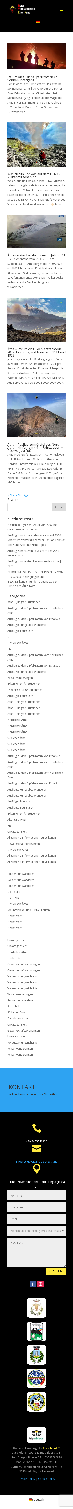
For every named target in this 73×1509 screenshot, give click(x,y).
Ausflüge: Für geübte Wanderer (26, 625)
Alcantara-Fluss (17, 819)
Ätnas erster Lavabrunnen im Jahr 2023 (36, 255)
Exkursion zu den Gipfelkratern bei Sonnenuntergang (32, 78)
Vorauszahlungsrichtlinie (22, 976)
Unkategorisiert (17, 831)
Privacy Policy (27, 1479)
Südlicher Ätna (16, 738)
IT (8, 868)
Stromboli (13, 1006)
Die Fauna (13, 892)
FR (9, 825)
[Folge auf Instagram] (40, 1284)
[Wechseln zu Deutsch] (38, 21)
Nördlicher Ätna (17, 720)
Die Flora (13, 898)
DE (9, 637)
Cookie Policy (46, 1479)
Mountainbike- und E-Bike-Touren (28, 910)
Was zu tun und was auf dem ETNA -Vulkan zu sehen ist (33, 175)
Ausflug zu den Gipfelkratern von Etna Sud (33, 619)
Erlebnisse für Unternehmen (24, 689)
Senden (56, 1271)
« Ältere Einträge (17, 495)
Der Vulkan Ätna (17, 643)
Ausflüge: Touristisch (20, 631)
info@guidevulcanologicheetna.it (36, 1161)
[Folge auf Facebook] (33, 1284)
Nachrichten (15, 916)
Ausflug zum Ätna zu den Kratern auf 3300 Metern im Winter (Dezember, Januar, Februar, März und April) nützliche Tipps (36, 540)
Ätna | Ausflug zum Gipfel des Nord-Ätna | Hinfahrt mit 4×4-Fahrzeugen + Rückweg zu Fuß (35, 447)
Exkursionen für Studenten (23, 683)
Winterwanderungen (20, 678)
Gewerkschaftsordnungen (23, 843)
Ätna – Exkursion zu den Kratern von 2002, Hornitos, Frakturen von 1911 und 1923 (36, 352)
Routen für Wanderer (20, 874)
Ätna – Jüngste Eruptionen (23, 602)
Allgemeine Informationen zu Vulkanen (31, 837)
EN (9, 649)
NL (9, 934)
